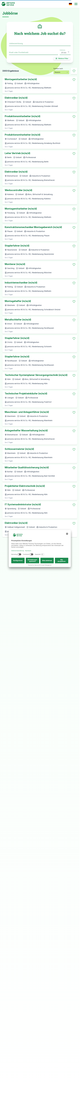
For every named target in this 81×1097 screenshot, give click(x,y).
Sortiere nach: (58, 68)
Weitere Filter (63, 58)
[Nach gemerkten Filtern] (74, 71)
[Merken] (74, 80)
